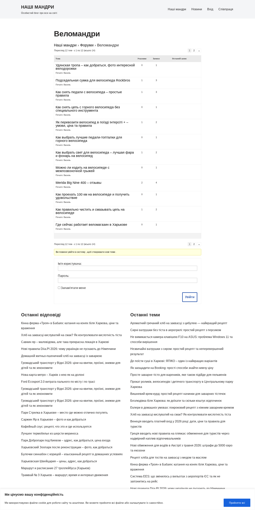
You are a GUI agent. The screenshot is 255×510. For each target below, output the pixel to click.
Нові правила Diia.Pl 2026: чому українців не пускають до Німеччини (68, 348)
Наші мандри (177, 9)
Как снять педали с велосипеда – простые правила (89, 93)
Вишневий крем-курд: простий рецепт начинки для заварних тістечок (178, 393)
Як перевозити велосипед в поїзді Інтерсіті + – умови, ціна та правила (92, 124)
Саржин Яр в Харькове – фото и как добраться (53, 419)
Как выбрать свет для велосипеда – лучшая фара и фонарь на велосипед (95, 154)
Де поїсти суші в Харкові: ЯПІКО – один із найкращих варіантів (173, 361)
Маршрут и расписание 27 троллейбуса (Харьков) (55, 468)
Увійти (190, 297)
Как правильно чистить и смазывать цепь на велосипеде (90, 211)
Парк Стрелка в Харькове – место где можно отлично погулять (64, 412)
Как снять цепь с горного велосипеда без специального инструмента (88, 108)
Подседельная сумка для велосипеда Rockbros (93, 80)
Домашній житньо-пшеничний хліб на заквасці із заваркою (61, 356)
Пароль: (63, 275)
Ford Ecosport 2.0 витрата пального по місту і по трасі (58, 381)
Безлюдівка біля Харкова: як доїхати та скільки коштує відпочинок (176, 400)
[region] (127, 499)
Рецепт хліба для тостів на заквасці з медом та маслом (168, 457)
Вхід (210, 9)
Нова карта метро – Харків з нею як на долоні (52, 374)
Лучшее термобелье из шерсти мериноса (49, 433)
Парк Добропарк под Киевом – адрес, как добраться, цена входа (65, 440)
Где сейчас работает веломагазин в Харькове (91, 224)
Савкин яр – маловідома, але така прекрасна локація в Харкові (65, 342)
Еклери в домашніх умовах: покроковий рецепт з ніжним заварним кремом (182, 407)
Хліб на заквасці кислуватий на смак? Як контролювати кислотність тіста (71, 335)
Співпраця (225, 9)
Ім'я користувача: (70, 263)
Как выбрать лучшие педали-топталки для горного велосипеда (89, 139)
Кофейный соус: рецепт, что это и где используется (56, 426)
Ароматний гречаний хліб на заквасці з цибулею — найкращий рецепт (178, 323)
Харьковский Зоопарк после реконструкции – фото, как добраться (66, 447)
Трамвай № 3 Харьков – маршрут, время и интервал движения (64, 475)
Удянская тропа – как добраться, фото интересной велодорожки (95, 66)
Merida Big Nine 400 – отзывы (78, 183)
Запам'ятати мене (73, 287)
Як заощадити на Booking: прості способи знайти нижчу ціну (171, 367)
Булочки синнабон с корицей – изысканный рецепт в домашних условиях (72, 454)
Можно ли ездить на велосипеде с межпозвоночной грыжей (82, 169)
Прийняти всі (237, 502)
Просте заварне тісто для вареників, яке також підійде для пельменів (178, 374)
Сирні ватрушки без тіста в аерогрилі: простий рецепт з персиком (175, 330)
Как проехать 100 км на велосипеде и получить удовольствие (92, 196)
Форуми (87, 45)
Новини (196, 9)
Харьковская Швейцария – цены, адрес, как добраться (59, 461)
